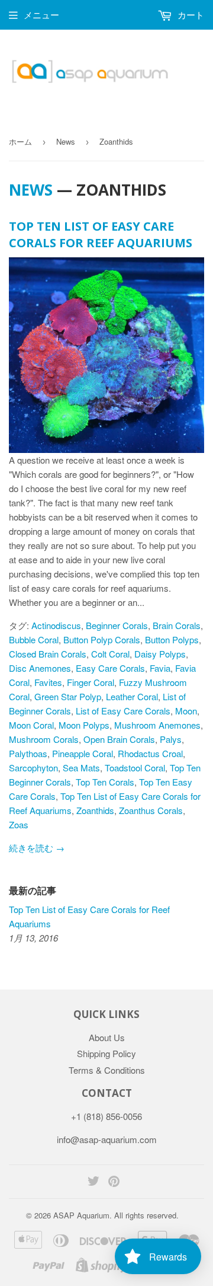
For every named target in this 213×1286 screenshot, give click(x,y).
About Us (107, 1037)
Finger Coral (90, 682)
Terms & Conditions (107, 1070)
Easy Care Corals (110, 668)
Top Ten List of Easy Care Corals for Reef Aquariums (100, 234)
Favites (48, 682)
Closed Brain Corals (47, 653)
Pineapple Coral (82, 753)
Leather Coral (132, 696)
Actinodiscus (56, 625)
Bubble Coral (34, 639)
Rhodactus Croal (150, 753)
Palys (171, 739)
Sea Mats (81, 767)
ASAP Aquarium (81, 1215)
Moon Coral (31, 725)
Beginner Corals (117, 625)
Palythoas (28, 753)
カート (189, 14)
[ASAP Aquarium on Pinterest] (114, 1182)
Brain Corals (177, 625)
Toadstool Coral (135, 767)
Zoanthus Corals (151, 810)
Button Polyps (172, 639)
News (65, 141)
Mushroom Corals (44, 739)
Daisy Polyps (160, 653)
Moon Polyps (84, 725)
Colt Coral (110, 653)
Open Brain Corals (119, 739)
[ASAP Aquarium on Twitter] (93, 1182)
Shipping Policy (106, 1053)
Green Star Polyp (67, 696)
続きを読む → (36, 847)
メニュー (41, 14)
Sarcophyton (33, 767)
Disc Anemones (40, 668)
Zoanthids (95, 810)
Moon (186, 710)
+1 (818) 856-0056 (106, 1116)
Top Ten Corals (105, 782)
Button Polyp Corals (101, 639)
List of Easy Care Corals (123, 710)
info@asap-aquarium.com (107, 1139)
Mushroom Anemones (157, 725)
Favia (160, 668)
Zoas (18, 824)
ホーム (20, 141)
